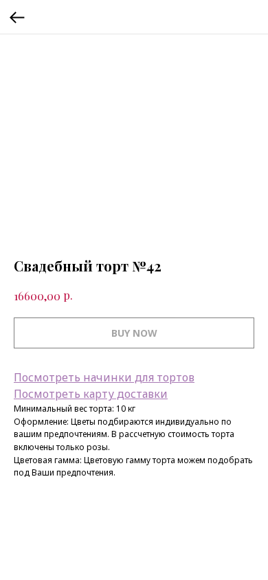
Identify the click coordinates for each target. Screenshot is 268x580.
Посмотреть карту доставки (91, 393)
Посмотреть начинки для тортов (104, 377)
